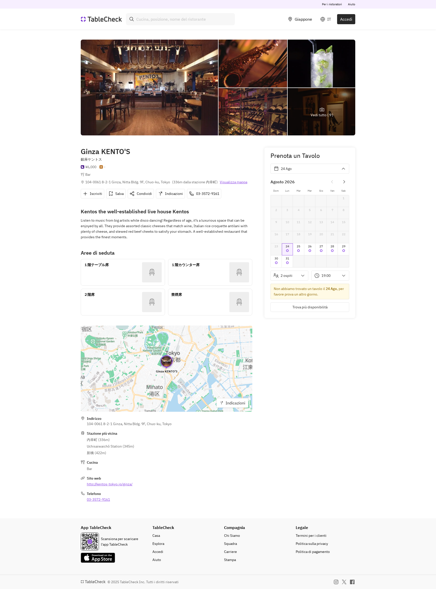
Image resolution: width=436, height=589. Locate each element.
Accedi (346, 19)
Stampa (230, 559)
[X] (344, 582)
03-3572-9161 (98, 499)
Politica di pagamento (313, 551)
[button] (287, 249)
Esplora (158, 543)
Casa (156, 535)
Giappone (303, 19)
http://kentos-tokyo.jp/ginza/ (109, 484)
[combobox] (180, 19)
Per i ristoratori (332, 4)
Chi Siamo (232, 535)
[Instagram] (336, 582)
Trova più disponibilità (310, 307)
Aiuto (351, 4)
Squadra (230, 543)
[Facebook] (352, 582)
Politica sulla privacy (312, 543)
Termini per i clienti (311, 535)
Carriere (230, 551)
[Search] (131, 19)
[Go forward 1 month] (344, 182)
